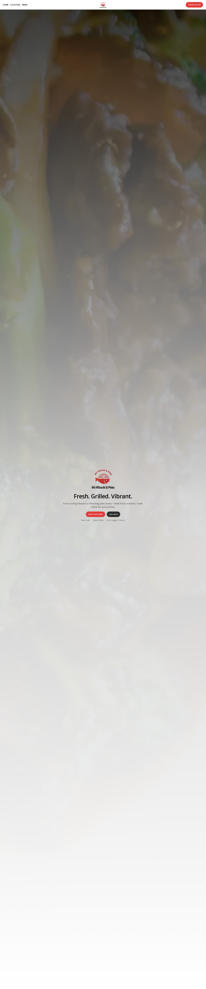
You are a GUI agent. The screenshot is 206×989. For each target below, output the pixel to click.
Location (15, 4)
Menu (24, 4)
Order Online (194, 5)
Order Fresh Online (95, 514)
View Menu (113, 514)
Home (5, 4)
